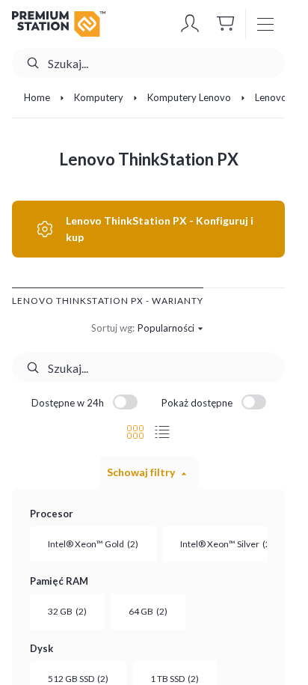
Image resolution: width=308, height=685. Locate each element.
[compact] (162, 432)
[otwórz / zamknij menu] (265, 24)
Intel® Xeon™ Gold (93, 543)
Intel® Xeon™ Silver (227, 543)
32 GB (67, 611)
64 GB (148, 611)
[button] (189, 24)
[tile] (135, 432)
